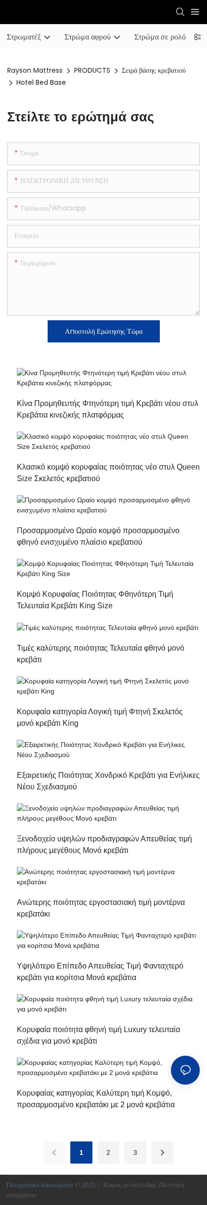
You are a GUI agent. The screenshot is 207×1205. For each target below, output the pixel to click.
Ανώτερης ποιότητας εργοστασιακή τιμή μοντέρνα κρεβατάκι (101, 908)
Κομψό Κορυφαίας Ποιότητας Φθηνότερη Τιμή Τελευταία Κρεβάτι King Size (95, 600)
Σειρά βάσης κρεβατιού (154, 70)
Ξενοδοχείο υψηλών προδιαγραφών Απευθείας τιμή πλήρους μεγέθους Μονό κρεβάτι (104, 844)
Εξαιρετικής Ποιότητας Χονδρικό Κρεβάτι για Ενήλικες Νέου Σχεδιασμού (108, 781)
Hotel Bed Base (41, 82)
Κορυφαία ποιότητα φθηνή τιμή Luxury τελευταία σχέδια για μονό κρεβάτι (98, 1035)
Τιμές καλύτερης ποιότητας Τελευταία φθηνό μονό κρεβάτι (100, 654)
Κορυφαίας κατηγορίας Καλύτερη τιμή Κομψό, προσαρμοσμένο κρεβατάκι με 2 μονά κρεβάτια (96, 1099)
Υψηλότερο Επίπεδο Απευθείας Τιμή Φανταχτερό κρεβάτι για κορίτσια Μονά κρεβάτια (100, 972)
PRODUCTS (92, 70)
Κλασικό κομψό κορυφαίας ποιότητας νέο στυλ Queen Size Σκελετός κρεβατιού (108, 473)
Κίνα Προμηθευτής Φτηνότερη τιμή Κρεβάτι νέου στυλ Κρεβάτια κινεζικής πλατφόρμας (107, 409)
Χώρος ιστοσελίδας (130, 1185)
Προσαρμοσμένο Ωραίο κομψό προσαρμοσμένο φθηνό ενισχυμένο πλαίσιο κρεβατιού (98, 536)
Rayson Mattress (35, 70)
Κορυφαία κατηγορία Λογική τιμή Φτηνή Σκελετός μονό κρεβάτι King (100, 717)
